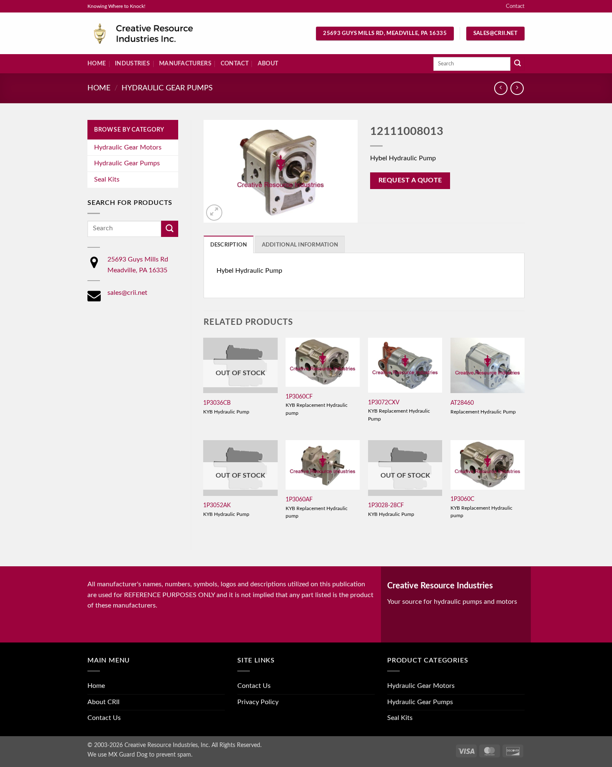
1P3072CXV (383, 402)
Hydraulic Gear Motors (128, 147)
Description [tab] (228, 244)
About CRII (103, 702)
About (268, 63)
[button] (214, 212)
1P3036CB (217, 403)
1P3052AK (217, 505)
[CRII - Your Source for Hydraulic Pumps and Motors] (156, 33)
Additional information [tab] (300, 244)
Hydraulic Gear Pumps (167, 88)
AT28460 (462, 403)
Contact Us (104, 718)
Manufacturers (185, 63)
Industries (132, 63)
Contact (515, 6)
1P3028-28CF (386, 505)
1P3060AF (299, 499)
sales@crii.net (127, 292)
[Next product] (500, 88)
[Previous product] (516, 88)
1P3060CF (299, 396)
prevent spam (173, 755)
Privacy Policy (258, 702)
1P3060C (462, 499)
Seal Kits (106, 179)
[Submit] (517, 64)
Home (96, 63)
